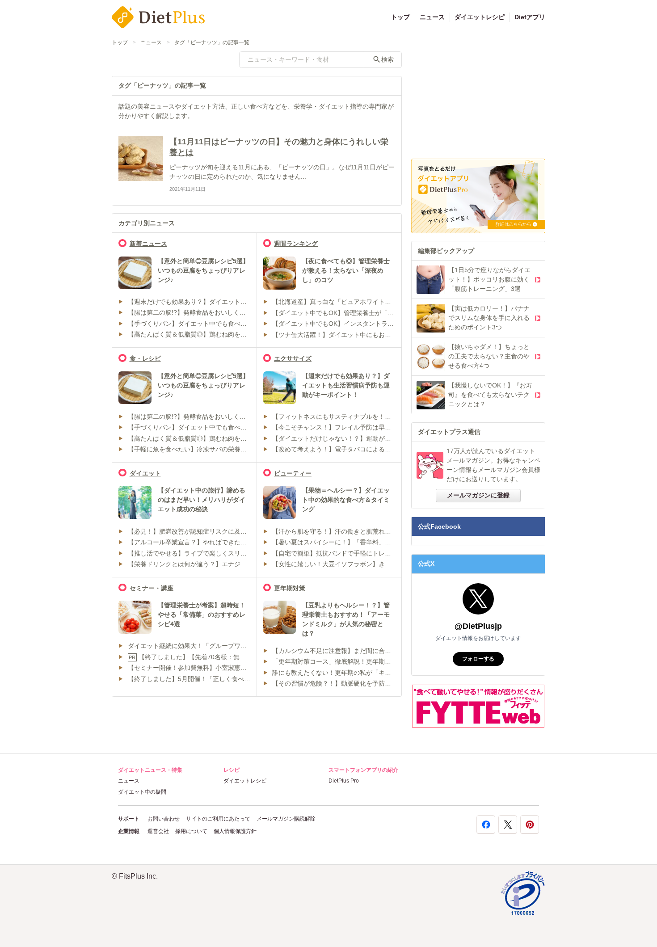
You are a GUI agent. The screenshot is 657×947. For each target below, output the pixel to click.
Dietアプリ (529, 17)
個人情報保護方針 (235, 831)
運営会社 (158, 831)
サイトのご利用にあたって (218, 819)
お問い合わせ (163, 819)
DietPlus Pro (343, 781)
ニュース (432, 17)
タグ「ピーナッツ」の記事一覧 (211, 42)
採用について (191, 831)
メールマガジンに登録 (478, 495)
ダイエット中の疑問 (142, 792)
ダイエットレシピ (480, 17)
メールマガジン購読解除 (286, 819)
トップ (400, 17)
